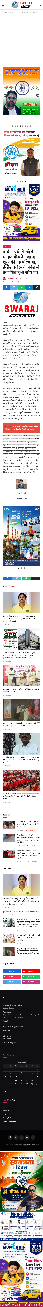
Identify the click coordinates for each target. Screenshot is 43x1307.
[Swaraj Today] (21, 5)
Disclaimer (6, 1114)
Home (5, 1107)
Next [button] (37, 95)
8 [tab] (30, 126)
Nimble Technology (32, 1145)
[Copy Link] (36, 287)
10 (5, 1077)
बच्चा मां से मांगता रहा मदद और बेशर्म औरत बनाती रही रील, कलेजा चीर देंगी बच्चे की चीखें (28, 824)
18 (10, 1080)
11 (10, 1077)
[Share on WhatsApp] (21, 287)
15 (32, 1077)
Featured (7, 246)
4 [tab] (20, 126)
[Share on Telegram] (29, 287)
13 (21, 1077)
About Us (6, 1111)
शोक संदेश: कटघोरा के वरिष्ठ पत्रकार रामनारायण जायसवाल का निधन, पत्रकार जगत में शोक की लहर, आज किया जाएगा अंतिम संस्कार (21, 760)
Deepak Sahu (13, 278)
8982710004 (7, 1038)
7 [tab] (27, 126)
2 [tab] (15, 126)
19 (16, 1080)
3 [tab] (17, 126)
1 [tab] (12, 126)
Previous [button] (5, 95)
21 (26, 1080)
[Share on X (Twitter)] (14, 287)
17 (5, 1080)
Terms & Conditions (10, 1121)
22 (32, 1080)
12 (16, 1077)
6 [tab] (25, 126)
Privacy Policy (8, 1118)
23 (37, 1080)
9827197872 (7, 1036)
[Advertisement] (21, 39)
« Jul (4, 1091)
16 (37, 1077)
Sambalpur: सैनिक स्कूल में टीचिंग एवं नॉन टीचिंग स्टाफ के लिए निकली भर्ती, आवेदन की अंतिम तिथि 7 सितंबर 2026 (21, 796)
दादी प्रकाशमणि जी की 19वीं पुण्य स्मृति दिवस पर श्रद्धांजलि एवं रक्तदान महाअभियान (28, 938)
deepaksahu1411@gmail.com (13, 1027)
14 (26, 1077)
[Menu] (3, 4)
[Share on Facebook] (6, 287)
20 (21, 1080)
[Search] (39, 4)
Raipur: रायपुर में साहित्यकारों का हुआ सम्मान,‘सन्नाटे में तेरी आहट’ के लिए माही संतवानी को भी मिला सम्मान (28, 951)
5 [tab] (22, 126)
